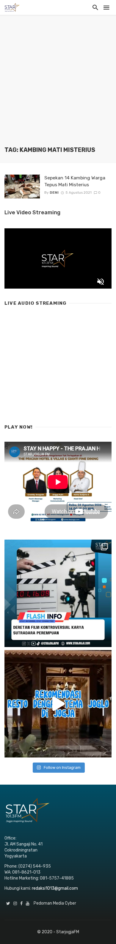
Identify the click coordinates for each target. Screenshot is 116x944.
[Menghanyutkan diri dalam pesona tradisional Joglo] (58, 703)
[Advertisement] (58, 85)
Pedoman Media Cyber (55, 903)
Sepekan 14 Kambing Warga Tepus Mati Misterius (74, 181)
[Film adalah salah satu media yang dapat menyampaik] (58, 593)
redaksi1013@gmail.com (55, 888)
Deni (54, 192)
